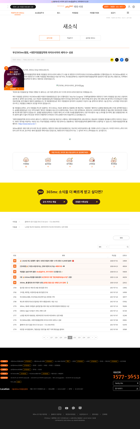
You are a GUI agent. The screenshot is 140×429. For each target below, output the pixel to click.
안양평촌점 (57, 365)
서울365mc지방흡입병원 (17, 361)
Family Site (119, 383)
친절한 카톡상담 (81, 201)
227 (51, 337)
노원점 (87, 361)
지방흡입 (75, 13)
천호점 (101, 361)
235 (88, 337)
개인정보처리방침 (70, 414)
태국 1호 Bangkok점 (58, 377)
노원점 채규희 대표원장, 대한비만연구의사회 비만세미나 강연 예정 (46, 227)
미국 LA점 (13, 381)
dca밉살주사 (39, 13)
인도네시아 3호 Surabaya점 (73, 377)
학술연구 (70, 38)
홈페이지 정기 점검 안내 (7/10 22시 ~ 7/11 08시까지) (42, 222)
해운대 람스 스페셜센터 (57, 373)
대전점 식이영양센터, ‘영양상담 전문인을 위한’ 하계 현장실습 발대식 (42, 329)
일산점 (40, 365)
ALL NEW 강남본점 (60, 361)
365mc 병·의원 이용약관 (40, 414)
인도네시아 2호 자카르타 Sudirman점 (41, 377)
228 (56, 337)
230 (65, 337)
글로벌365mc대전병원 (16, 369)
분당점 (34, 365)
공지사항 (49, 38)
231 (70, 337)
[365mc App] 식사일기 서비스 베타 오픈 (33, 311)
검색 (127, 247)
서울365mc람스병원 (39, 361)
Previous (7, 5)
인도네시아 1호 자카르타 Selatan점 (20, 377)
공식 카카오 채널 (49, 201)
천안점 (40, 369)
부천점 (50, 365)
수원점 (45, 365)
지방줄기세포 (94, 13)
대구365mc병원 (15, 373)
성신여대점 (123, 361)
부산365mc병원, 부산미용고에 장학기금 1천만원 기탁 (37, 297)
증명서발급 (95, 414)
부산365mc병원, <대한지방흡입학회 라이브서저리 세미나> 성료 (40, 320)
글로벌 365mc (90, 38)
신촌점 (74, 361)
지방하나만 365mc (17, 13)
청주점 (34, 369)
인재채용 (104, 414)
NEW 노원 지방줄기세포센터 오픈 (23, 7)
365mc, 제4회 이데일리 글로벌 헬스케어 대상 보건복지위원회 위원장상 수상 (44, 306)
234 (84, 337)
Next (7, 7)
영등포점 (107, 361)
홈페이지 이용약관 (56, 414)
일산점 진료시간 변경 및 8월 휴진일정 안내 (34, 288)
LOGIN (129, 7)
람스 (58, 13)
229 (61, 337)
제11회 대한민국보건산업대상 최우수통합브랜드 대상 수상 (39, 301)
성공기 (113, 13)
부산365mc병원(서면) (35, 373)
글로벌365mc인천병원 (16, 365)
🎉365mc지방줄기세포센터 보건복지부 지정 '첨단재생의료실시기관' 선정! (70, 1)
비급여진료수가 (83, 414)
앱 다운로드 (119, 388)
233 (79, 337)
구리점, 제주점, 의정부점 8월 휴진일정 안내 (34, 292)
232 (74, 337)
